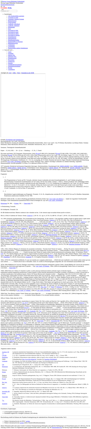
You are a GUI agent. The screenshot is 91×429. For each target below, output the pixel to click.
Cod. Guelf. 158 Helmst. (14, 161)
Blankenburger (12, 21)
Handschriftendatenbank (7, 4)
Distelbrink (7, 257)
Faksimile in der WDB (27, 73)
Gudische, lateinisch (13, 25)
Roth (52, 287)
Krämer (16, 203)
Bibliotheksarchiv (13, 43)
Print (18, 73)
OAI (10, 73)
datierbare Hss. (12, 56)
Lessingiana (11, 46)
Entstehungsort (12, 58)
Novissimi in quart (13, 32)
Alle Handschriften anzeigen (16, 16)
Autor (9, 52)
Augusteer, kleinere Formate (16, 19)
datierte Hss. (11, 55)
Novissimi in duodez (14, 35)
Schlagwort (11, 61)
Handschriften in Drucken (15, 41)
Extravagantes (12, 22)
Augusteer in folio (13, 17)
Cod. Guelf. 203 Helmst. (77, 311)
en (4, 6)
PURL (10, 8)
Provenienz (11, 60)
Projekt (10, 68)
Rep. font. (44, 287)
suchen (28, 421)
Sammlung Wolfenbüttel (50, 359)
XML (14, 73)
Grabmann (85, 255)
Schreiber (10, 53)
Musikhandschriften (13, 40)
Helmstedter (11, 27)
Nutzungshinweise (57, 427)
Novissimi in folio (13, 30)
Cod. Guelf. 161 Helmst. (56, 199)
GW (2, 253)
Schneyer (29, 215)
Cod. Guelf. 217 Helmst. (24, 290)
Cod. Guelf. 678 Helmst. (44, 290)
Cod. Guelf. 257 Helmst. (62, 339)
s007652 (24, 168)
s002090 (66, 166)
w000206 (77, 168)
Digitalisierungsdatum (14, 66)
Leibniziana (11, 45)
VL (40, 311)
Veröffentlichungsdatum (15, 64)
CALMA (50, 257)
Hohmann (59, 287)
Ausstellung (11, 69)
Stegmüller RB (22, 311)
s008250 (55, 168)
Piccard (38, 153)
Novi (9, 29)
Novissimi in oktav (13, 33)
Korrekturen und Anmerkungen (15, 139)
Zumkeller (28, 257)
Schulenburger (12, 37)
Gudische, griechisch (14, 24)
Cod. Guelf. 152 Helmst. (42, 266)
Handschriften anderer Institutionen (18, 48)
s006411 (14, 168)
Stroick (3, 333)
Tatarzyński (27, 203)
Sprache (10, 63)
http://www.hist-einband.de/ (29, 359)
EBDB (62, 166)
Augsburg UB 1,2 (21, 334)
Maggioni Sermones (51, 234)
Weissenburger (12, 38)
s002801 (80, 166)
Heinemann (4, 203)
